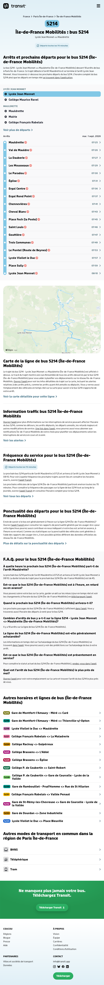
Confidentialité (60, 945)
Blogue (6, 937)
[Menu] (98, 6)
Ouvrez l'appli (20, 381)
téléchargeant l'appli (81, 596)
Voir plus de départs (16, 130)
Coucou (7, 928)
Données (7, 965)
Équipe (56, 937)
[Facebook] (63, 966)
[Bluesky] (58, 966)
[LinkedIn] (67, 966)
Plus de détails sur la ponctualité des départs (33, 543)
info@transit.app (61, 961)
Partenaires (10, 956)
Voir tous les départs (17, 496)
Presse (6, 941)
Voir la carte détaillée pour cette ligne (29, 396)
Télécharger (63, 976)
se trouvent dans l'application (57, 77)
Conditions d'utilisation (64, 949)
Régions (7, 933)
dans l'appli (81, 608)
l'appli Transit (25, 480)
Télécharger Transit (50, 907)
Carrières (57, 941)
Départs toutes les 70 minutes (54, 45)
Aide (5, 945)
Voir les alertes (13, 440)
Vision (56, 933)
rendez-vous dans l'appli (84, 663)
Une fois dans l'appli (45, 428)
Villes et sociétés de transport (18, 961)
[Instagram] (54, 966)
